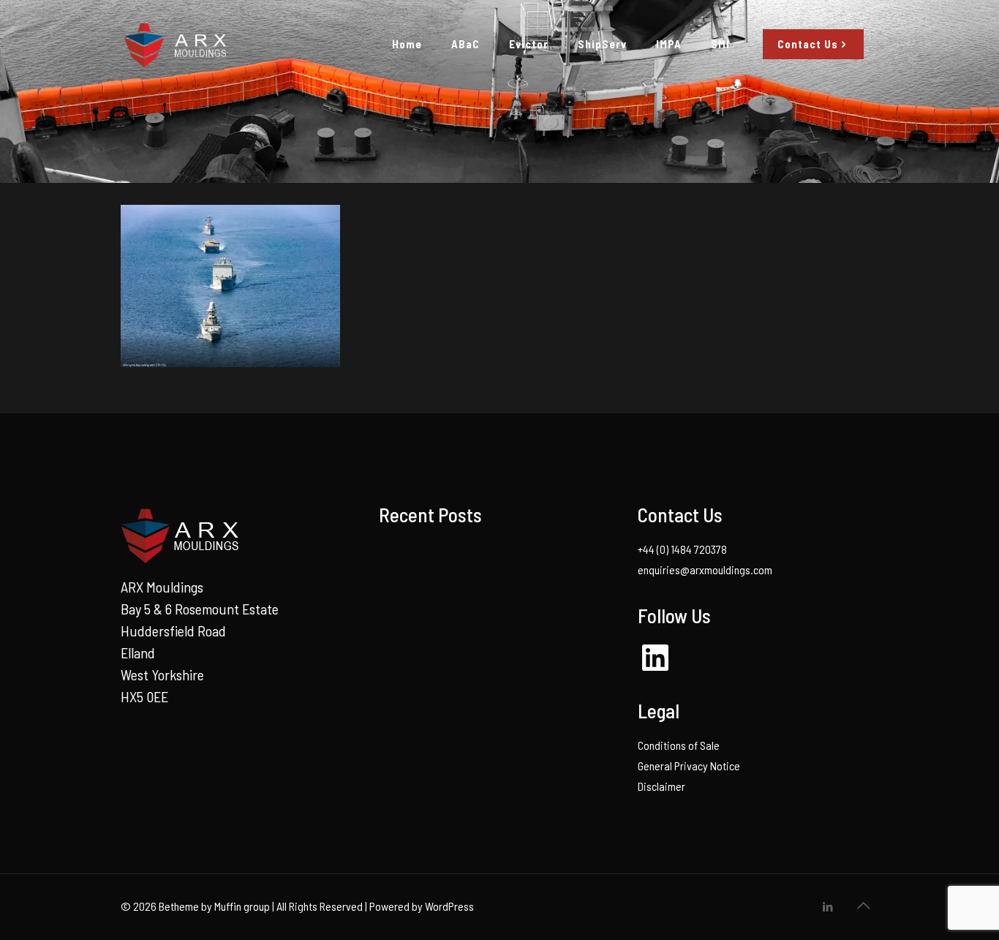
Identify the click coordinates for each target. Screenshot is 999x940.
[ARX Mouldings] (174, 44)
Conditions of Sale (679, 745)
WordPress (449, 906)
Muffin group (242, 906)
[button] (230, 286)
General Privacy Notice (689, 765)
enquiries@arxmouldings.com (705, 569)
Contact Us (807, 43)
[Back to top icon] (863, 905)
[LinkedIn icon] (827, 906)
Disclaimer (661, 786)
